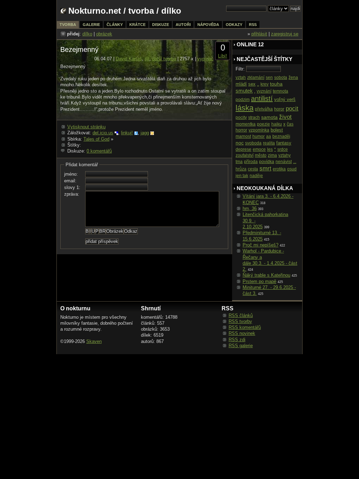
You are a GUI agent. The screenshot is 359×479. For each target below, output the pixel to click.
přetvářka (264, 109)
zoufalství (244, 155)
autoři (183, 24)
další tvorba (164, 58)
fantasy (283, 143)
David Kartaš (129, 58)
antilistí (262, 98)
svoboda (253, 143)
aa (268, 136)
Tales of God (96, 139)
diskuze (160, 24)
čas (290, 124)
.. (258, 84)
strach (254, 117)
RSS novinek (242, 333)
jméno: (71, 174)
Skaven (94, 341)
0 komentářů (99, 151)
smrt (265, 168)
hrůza (241, 169)
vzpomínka (259, 130)
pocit (292, 108)
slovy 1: (72, 187)
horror (241, 130)
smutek (244, 91)
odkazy (234, 24)
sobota (280, 77)
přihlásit (259, 33)
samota (269, 117)
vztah (241, 77)
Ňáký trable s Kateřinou (266, 275)
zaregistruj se (284, 33)
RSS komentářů (245, 327)
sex (252, 84)
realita (269, 143)
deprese (243, 149)
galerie (91, 24)
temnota (280, 91)
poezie (263, 124)
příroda (251, 161)
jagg (145, 132)
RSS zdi (237, 339)
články (115, 24)
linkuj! (127, 132)
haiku (276, 124)
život (285, 117)
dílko (87, 33)
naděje (256, 175)
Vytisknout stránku (86, 126)
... (294, 161)
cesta (253, 169)
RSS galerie (241, 345)
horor (279, 109)
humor (258, 136)
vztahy (284, 155)
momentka (246, 124)
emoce (259, 149)
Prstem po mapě (259, 281)
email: (70, 180)
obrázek (104, 33)
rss (253, 24)
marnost (243, 136)
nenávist (284, 161)
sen (269, 77)
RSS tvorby (240, 321)
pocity (241, 117)
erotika (279, 169)
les (270, 149)
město (260, 155)
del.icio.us (103, 132)
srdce (282, 149)
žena (293, 77)
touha (276, 84)
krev (264, 84)
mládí (241, 84)
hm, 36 (250, 208)
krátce (137, 24)
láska (244, 107)
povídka (266, 161)
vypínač (205, 58)
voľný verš (285, 99)
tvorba (141, 10)
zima (272, 155)
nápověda (208, 24)
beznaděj (281, 136)
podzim (243, 99)
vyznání (264, 91)
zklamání (255, 77)
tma (239, 161)
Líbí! (222, 56)
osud (292, 169)
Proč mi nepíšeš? (260, 245)
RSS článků (241, 315)
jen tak (242, 175)
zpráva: (71, 194)
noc (240, 143)
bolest (277, 130)
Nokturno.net (94, 10)
